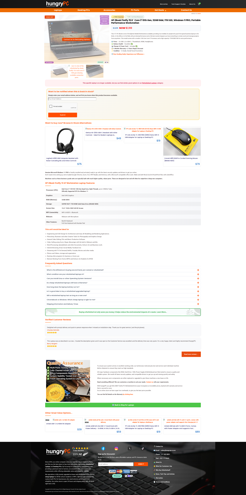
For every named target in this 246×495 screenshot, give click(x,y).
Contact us (149, 382)
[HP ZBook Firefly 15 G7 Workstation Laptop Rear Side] (76, 71)
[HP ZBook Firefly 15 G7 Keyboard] (95, 71)
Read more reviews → (191, 354)
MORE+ (86, 471)
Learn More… (162, 312)
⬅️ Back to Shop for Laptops (123, 405)
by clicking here (128, 394)
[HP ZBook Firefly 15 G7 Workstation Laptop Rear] (59, 71)
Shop (199, 13)
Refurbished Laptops (149, 83)
